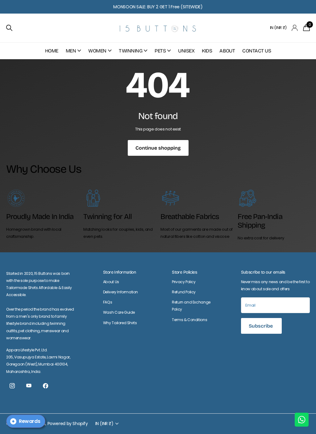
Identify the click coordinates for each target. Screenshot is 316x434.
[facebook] (45, 386)
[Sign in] (295, 28)
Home (51, 51)
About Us (111, 281)
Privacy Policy (184, 281)
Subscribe (261, 326)
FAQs (107, 302)
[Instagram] (12, 386)
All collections (73, 54)
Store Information (119, 272)
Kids (207, 51)
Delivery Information (120, 292)
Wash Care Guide (119, 312)
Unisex (186, 51)
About (227, 51)
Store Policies (184, 272)
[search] (9, 28)
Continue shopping (158, 148)
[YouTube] (29, 386)
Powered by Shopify (68, 423)
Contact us (256, 51)
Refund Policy (184, 292)
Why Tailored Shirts (120, 322)
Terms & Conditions (189, 319)
